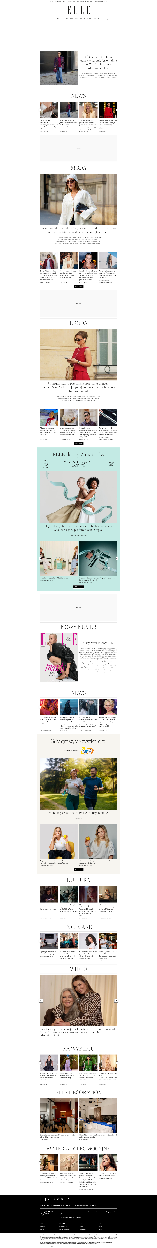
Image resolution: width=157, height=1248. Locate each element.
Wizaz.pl (100, 1226)
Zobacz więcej (78, 587)
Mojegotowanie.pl (63, 1226)
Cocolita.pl (42, 1229)
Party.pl (41, 1223)
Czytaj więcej (78, 286)
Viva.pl (100, 1223)
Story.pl (100, 1229)
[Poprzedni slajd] (40, 110)
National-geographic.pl (64, 1229)
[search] (106, 19)
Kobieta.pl (81, 1226)
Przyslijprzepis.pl (83, 1229)
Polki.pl (80, 1223)
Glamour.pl (42, 1226)
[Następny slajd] (117, 110)
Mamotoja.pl (62, 1223)
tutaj (52, 1246)
